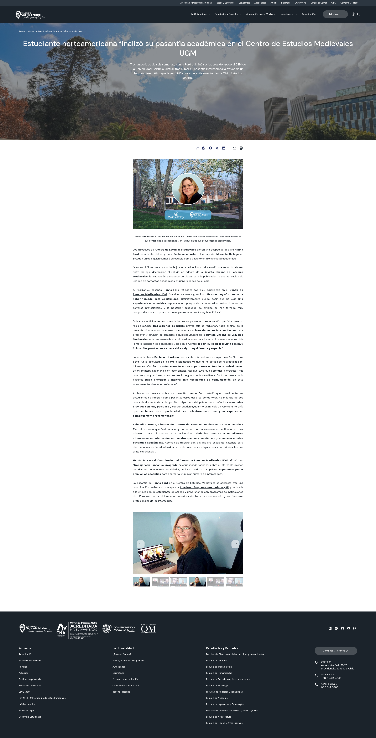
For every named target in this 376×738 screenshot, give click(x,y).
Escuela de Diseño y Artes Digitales (224, 723)
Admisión (334, 14)
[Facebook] (210, 148)
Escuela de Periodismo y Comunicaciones (228, 679)
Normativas (118, 673)
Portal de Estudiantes (30, 660)
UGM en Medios (27, 704)
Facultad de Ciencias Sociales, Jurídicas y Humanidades (235, 654)
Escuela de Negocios (217, 698)
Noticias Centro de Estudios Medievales (63, 31)
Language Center (319, 2)
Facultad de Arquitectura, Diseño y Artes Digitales (232, 710)
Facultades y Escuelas (226, 14)
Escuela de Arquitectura (218, 716)
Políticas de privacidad (30, 679)
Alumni (274, 2)
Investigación (287, 14)
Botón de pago (26, 710)
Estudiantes (244, 2)
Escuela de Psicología (217, 685)
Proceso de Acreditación (126, 679)
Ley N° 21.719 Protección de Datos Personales (42, 698)
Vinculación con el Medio (259, 14)
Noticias (38, 31)
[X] (217, 148)
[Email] (234, 148)
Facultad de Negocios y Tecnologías (224, 691)
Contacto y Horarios (350, 2)
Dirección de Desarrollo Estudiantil (196, 2)
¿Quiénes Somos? (122, 654)
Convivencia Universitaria (126, 685)
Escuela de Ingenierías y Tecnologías (225, 704)
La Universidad (199, 14)
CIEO (333, 2)
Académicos (260, 2)
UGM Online (300, 2)
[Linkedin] (223, 148)
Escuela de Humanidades (219, 673)
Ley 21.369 (24, 691)
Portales (23, 666)
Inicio (30, 31)
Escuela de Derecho (216, 660)
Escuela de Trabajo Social (219, 666)
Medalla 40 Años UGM (30, 685)
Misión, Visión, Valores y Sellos (128, 660)
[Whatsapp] (204, 148)
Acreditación (308, 14)
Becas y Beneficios (225, 2)
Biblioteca (286, 2)
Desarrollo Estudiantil (30, 716)
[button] (235, 544)
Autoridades (119, 666)
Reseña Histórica (121, 691)
